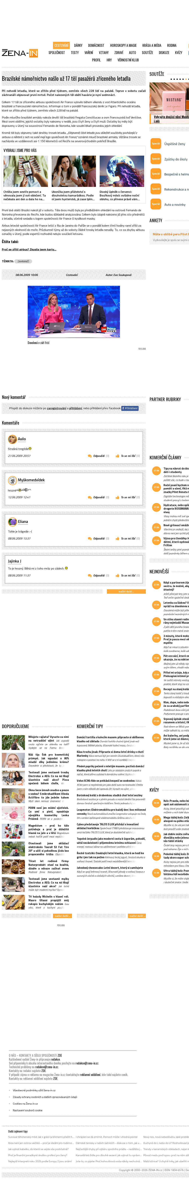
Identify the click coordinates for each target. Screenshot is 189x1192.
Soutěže (147, 52)
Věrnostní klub (128, 59)
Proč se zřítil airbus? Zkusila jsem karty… (29, 249)
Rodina (171, 45)
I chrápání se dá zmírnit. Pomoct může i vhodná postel (107, 1137)
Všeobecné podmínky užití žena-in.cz (34, 1090)
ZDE (60, 1055)
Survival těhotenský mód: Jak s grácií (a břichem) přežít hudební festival (41, 1137)
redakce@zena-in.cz (86, 1063)
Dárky (78, 45)
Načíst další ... (126, 591)
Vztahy (104, 52)
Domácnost (96, 45)
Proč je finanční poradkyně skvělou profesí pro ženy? (37, 1155)
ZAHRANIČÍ (23, 261)
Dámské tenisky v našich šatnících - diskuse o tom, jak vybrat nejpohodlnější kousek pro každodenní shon (109, 1143)
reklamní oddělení (90, 1074)
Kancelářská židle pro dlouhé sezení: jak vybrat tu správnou (109, 1155)
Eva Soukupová (122, 275)
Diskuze (164, 52)
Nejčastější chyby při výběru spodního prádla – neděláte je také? (109, 1149)
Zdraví (118, 52)
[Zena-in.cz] (22, 53)
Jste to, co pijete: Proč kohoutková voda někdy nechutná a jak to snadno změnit (109, 1161)
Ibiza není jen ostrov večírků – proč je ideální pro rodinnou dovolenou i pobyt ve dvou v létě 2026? (41, 1143)
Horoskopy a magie (123, 45)
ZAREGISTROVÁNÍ (56, 408)
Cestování (61, 45)
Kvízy (178, 52)
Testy (75, 52)
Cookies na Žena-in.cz (25, 1104)
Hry (109, 59)
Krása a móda (151, 45)
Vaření (89, 52)
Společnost (57, 52)
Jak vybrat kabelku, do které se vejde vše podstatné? (38, 1149)
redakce (55, 1059)
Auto (132, 52)
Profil (96, 59)
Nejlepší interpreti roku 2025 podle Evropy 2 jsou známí (40, 1161)
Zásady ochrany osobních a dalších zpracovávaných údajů (45, 1097)
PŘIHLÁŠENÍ (75, 408)
